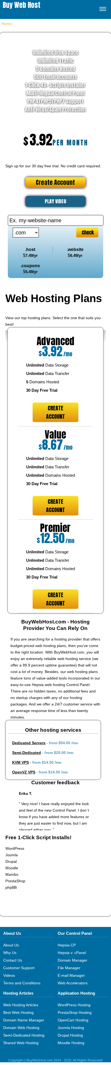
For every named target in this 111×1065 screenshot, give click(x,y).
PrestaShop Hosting (75, 1012)
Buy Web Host (21, 5)
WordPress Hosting (74, 1005)
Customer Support (18, 968)
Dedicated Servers (29, 743)
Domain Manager (72, 960)
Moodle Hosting (71, 1043)
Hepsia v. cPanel (72, 952)
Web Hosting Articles (20, 1005)
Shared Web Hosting (21, 1043)
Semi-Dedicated (26, 752)
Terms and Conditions (21, 983)
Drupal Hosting (70, 1035)
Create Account (55, 182)
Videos (9, 975)
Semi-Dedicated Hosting (23, 1035)
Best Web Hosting (18, 1012)
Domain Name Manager (23, 1020)
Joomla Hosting (71, 1027)
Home (6, 23)
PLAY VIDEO (55, 201)
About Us (11, 945)
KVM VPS (20, 762)
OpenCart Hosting (73, 1020)
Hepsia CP (67, 945)
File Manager (69, 968)
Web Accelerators (73, 983)
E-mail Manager (71, 975)
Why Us (9, 952)
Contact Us (12, 960)
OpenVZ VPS (23, 772)
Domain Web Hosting (21, 1027)
